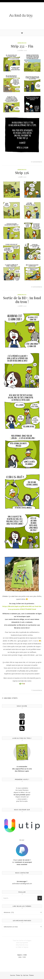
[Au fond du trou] (22, 15)
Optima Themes (28, 975)
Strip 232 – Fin (22, 46)
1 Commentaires (36, 690)
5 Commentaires (36, 287)
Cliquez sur (22, 862)
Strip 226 (22, 172)
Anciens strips (11, 698)
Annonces (22, 43)
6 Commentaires (36, 162)
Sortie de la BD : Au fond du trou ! (22, 300)
